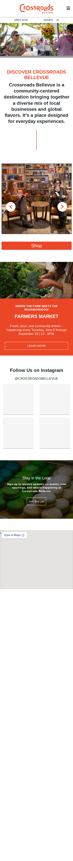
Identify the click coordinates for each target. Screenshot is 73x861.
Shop (36, 245)
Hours (49, 20)
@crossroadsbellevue (36, 378)
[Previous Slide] (11, 207)
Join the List (36, 501)
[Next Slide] (62, 207)
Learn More (36, 345)
